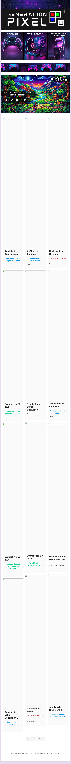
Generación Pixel (15, 753)
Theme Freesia (30, 753)
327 (39, 739)
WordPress (37, 753)
